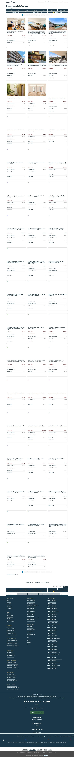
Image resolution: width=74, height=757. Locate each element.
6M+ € (17, 10)
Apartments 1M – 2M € (10, 631)
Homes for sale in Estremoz (52, 646)
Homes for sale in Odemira (52, 622)
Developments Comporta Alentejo (32, 605)
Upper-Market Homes (31, 629)
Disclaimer (67, 745)
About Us (70, 745)
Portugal (61, 1)
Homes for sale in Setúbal (52, 627)
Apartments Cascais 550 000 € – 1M (13, 668)
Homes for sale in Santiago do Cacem (54, 624)
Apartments (9, 625)
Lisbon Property (11, 2)
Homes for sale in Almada (52, 609)
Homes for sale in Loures (52, 603)
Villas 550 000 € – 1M (10, 620)
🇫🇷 (25, 740)
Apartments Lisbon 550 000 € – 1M (12, 645)
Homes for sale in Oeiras (52, 606)
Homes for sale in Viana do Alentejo (54, 662)
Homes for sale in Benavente (52, 649)
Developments (55, 1)
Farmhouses (29, 639)
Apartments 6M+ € (10, 627)
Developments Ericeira (31, 611)
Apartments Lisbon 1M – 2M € (12, 643)
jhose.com (46, 755)
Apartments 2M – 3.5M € (11, 630)
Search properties (58, 12)
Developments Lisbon (31, 600)
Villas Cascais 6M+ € (10, 674)
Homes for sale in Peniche (52, 628)
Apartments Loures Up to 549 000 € (13, 689)
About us (66, 1)
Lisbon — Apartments (11, 638)
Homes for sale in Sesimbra (52, 617)
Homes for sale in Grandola (52, 608)
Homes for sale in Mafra (52, 619)
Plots (28, 635)
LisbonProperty (35, 694)
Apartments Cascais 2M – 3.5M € (12, 665)
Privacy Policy (62, 745)
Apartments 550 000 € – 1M (11, 633)
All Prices (10, 10)
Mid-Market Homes (30, 631)
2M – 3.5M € (34, 10)
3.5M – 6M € (25, 10)
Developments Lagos (30, 619)
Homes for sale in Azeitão (52, 660)
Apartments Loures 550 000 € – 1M (13, 687)
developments (30, 598)
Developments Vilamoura (31, 606)
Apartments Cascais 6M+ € (11, 662)
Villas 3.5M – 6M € (10, 615)
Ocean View (29, 632)
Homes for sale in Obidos (52, 633)
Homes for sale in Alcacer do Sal (53, 611)
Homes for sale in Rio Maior (52, 655)
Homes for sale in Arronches (52, 644)
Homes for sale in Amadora (52, 643)
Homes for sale (48, 1)
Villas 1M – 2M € (9, 618)
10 (41, 15)
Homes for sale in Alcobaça (52, 666)
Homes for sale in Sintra (52, 605)
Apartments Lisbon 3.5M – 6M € (12, 640)
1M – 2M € (43, 10)
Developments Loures (31, 609)
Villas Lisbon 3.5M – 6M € (11, 653)
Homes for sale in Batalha (52, 657)
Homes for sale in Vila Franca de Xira (54, 665)
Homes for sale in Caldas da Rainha (54, 638)
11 (44, 15)
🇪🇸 (70, 740)
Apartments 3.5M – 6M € (11, 628)
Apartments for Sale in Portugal (37, 12)
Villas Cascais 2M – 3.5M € (11, 677)
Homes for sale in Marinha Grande (53, 654)
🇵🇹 (48, 740)
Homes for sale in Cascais (52, 600)
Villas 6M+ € (9, 613)
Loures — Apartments (11, 684)
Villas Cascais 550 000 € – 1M (12, 680)
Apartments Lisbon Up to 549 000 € (13, 646)
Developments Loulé (30, 616)
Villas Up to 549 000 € (10, 621)
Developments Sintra (30, 608)
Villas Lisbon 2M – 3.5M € (11, 655)
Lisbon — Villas (10, 650)
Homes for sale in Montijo (52, 616)
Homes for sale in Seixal (52, 663)
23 (49, 15)
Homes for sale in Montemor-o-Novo (54, 652)
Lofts (28, 643)
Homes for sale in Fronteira (52, 635)
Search (65, 586)
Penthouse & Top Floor (31, 634)
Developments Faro (30, 614)
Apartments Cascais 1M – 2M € (12, 667)
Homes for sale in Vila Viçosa (52, 641)
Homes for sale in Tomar (52, 668)
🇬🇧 (3, 740)
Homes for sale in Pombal (52, 632)
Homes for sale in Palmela (52, 630)
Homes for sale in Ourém (52, 636)
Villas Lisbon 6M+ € (10, 652)
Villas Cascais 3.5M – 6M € (11, 675)
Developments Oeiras (30, 603)
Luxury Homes (29, 626)
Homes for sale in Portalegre (52, 647)
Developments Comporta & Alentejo (33, 617)
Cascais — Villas (10, 672)
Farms (28, 640)
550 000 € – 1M (52, 10)
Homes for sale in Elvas (52, 625)
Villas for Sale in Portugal (16, 12)
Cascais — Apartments (11, 660)
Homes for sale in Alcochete (52, 614)
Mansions (29, 642)
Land (28, 637)
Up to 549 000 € (62, 10)
